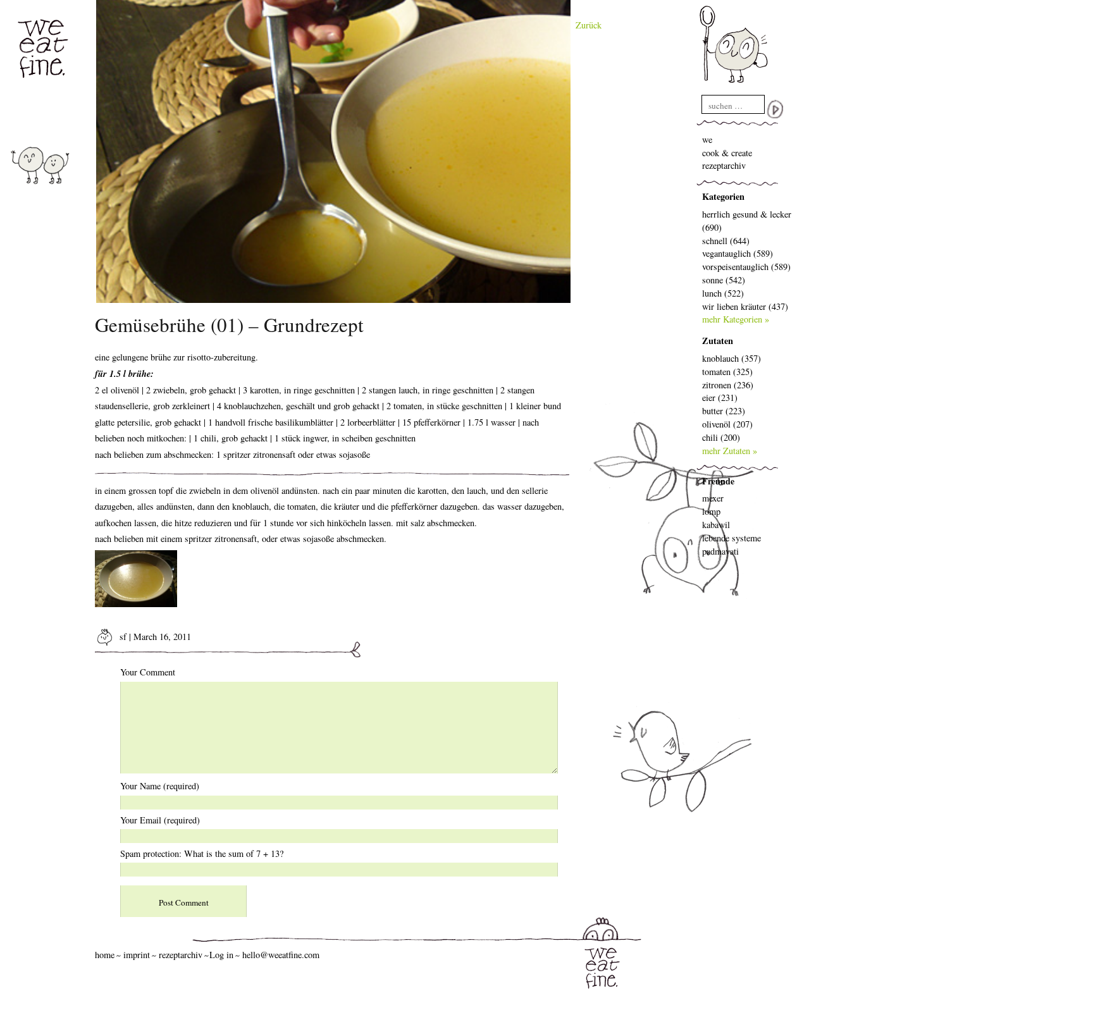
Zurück (589, 25)
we (707, 139)
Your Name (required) (159, 786)
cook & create (727, 153)
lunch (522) (723, 293)
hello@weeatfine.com (280, 955)
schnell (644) (726, 241)
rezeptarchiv (724, 165)
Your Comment (147, 672)
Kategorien (723, 196)
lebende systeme (731, 538)
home (104, 955)
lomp (711, 511)
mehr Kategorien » (735, 319)
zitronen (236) (727, 385)
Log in (221, 955)
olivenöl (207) (727, 424)
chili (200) (721, 437)
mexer (713, 498)
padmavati (720, 551)
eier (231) (720, 397)
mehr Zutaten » (729, 451)
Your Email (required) (160, 820)
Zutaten (717, 340)
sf (122, 637)
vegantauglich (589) (737, 253)
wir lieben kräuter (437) (745, 306)
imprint (136, 955)
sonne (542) (723, 280)
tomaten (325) (727, 372)
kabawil (716, 525)
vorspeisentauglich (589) (746, 267)
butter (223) (723, 411)
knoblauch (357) (731, 358)
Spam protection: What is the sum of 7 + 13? (201, 853)
